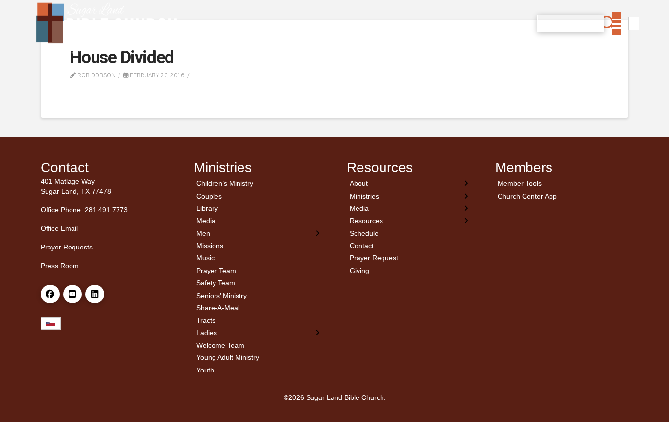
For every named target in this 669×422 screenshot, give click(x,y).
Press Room (60, 266)
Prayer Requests (67, 247)
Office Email (59, 228)
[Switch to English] (634, 23)
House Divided (122, 58)
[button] (608, 23)
